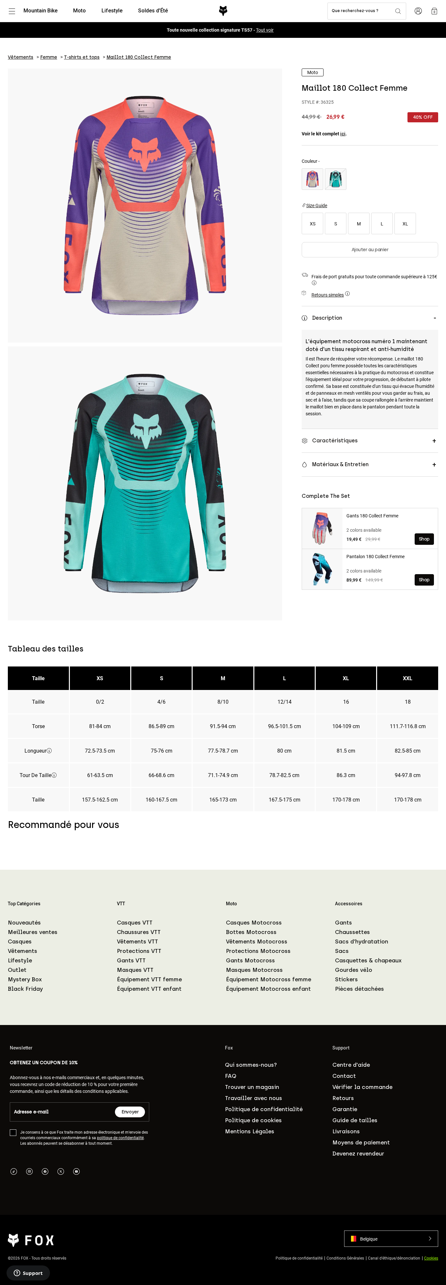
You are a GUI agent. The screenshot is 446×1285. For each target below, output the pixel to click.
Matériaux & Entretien (340, 464)
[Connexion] (418, 11)
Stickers (346, 979)
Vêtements (22, 951)
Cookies (431, 1258)
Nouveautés (24, 922)
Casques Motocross (254, 922)
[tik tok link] (14, 1172)
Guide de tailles (354, 1120)
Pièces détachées (359, 989)
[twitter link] (61, 1172)
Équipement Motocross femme (268, 979)
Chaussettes (352, 932)
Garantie (344, 1109)
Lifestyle (20, 960)
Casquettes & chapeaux (368, 960)
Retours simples (327, 295)
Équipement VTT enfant (149, 989)
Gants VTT (131, 960)
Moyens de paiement (361, 1142)
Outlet (17, 970)
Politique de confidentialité (264, 1109)
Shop (424, 539)
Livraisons (346, 1131)
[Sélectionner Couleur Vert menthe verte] (335, 179)
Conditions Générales (345, 1258)
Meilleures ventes (32, 932)
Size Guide (316, 205)
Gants (343, 922)
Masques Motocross (254, 970)
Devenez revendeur (358, 1153)
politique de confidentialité (120, 1137)
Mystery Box (25, 979)
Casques (20, 941)
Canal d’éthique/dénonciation (394, 1258)
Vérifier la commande (362, 1087)
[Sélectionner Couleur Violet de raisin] (312, 179)
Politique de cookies (253, 1120)
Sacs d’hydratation (361, 941)
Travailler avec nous (253, 1098)
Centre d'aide (351, 1065)
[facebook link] (45, 1172)
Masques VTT (135, 970)
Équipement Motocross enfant (268, 989)
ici (342, 133)
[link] (434, 11)
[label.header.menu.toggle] (12, 11)
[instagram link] (29, 1172)
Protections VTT (139, 951)
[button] (391, 1239)
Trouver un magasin (252, 1087)
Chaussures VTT (139, 932)
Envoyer (129, 1112)
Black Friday (25, 989)
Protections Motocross (258, 951)
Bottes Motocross (251, 932)
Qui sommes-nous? (251, 1065)
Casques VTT (134, 922)
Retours (343, 1098)
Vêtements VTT (137, 941)
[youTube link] (76, 1172)
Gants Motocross (250, 960)
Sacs (342, 951)
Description (327, 318)
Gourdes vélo (353, 970)
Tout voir (265, 30)
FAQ (230, 1076)
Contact (344, 1076)
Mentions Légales (249, 1131)
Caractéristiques (335, 440)
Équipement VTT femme (149, 979)
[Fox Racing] (223, 11)
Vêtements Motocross (256, 941)
